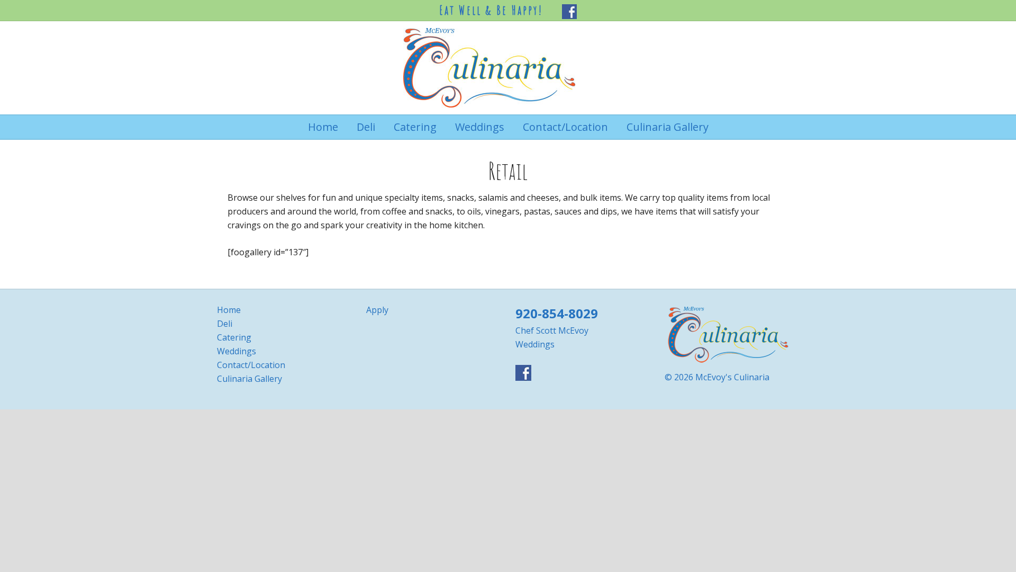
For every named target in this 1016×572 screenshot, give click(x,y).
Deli (224, 323)
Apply (377, 310)
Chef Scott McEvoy (551, 330)
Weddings (236, 351)
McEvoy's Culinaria (508, 68)
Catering (234, 337)
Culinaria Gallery (249, 379)
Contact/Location (251, 365)
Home (229, 310)
